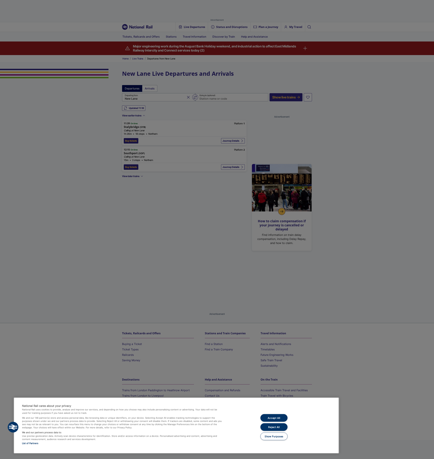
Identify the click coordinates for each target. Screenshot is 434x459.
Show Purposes (274, 436)
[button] (13, 427)
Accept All (274, 417)
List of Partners (30, 443)
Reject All (274, 427)
